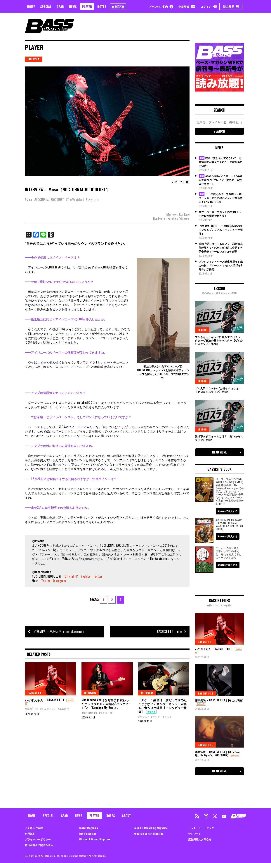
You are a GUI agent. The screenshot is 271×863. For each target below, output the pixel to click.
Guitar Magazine (88, 828)
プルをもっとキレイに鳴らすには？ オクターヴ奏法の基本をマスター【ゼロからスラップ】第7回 (219, 340)
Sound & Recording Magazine (151, 828)
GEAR (60, 6)
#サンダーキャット (161, 716)
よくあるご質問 (34, 828)
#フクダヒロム (106, 713)
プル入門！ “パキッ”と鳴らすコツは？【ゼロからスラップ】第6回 (218, 389)
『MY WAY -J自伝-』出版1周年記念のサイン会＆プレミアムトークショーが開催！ (221, 229)
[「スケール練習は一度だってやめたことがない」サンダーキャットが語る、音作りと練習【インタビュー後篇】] (163, 678)
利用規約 (30, 833)
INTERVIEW (33, 59)
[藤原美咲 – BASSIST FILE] (219, 680)
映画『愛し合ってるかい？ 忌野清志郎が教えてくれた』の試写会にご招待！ (221, 162)
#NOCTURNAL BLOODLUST (49, 199)
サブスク (151, 711)
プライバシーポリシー (38, 839)
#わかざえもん (48, 709)
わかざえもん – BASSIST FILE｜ (214, 649)
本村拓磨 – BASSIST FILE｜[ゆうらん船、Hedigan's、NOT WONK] (217, 753)
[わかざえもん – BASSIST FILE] (50, 678)
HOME (31, 6)
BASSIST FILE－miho (169, 631)
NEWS (73, 6)
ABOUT (126, 815)
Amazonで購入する (228, 511)
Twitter (98, 576)
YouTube (86, 576)
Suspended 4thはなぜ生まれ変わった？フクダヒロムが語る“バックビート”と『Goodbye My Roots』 (106, 704)
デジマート (194, 833)
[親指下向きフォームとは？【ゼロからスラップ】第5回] (219, 416)
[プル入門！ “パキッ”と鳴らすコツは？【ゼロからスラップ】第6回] (219, 368)
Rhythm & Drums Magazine (94, 839)
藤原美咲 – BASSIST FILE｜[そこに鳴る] (219, 700)
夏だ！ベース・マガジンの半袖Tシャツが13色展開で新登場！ (220, 213)
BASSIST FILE (35, 693)
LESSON (202, 330)
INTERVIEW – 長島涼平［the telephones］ (59, 631)
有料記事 (118, 6)
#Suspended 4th (89, 713)
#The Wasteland (75, 199)
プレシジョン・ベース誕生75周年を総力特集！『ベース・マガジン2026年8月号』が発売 (221, 265)
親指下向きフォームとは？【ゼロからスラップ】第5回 (219, 437)
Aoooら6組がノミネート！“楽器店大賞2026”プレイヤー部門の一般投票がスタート (220, 180)
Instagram (59, 581)
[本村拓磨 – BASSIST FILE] (219, 731)
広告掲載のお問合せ (199, 839)
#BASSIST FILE (31, 709)
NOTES (101, 6)
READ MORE (219, 452)
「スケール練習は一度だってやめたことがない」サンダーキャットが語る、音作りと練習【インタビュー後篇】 (162, 705)
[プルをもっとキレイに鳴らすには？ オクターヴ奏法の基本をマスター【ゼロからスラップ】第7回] (219, 317)
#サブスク (143, 716)
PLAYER (87, 6)
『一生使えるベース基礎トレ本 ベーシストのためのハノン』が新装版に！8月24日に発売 (221, 198)
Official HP (71, 576)
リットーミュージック (201, 828)
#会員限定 (63, 709)
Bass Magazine (87, 833)
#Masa (28, 199)
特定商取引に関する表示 (39, 845)
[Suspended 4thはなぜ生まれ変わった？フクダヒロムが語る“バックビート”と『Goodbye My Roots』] (107, 678)
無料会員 (201, 704)
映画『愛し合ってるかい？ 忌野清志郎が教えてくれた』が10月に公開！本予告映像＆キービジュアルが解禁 (221, 247)
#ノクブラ (92, 199)
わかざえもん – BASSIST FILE (45, 700)
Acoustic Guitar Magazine (148, 833)
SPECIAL (46, 6)
